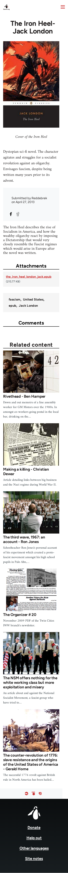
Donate (34, 827)
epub (12, 306)
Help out (34, 837)
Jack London (28, 306)
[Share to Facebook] (11, 214)
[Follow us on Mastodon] (40, 793)
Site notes (34, 858)
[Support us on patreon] (33, 793)
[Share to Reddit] (18, 214)
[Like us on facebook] (26, 793)
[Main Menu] (63, 7)
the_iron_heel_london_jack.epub (28, 277)
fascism (14, 299)
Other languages (34, 848)
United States (33, 299)
